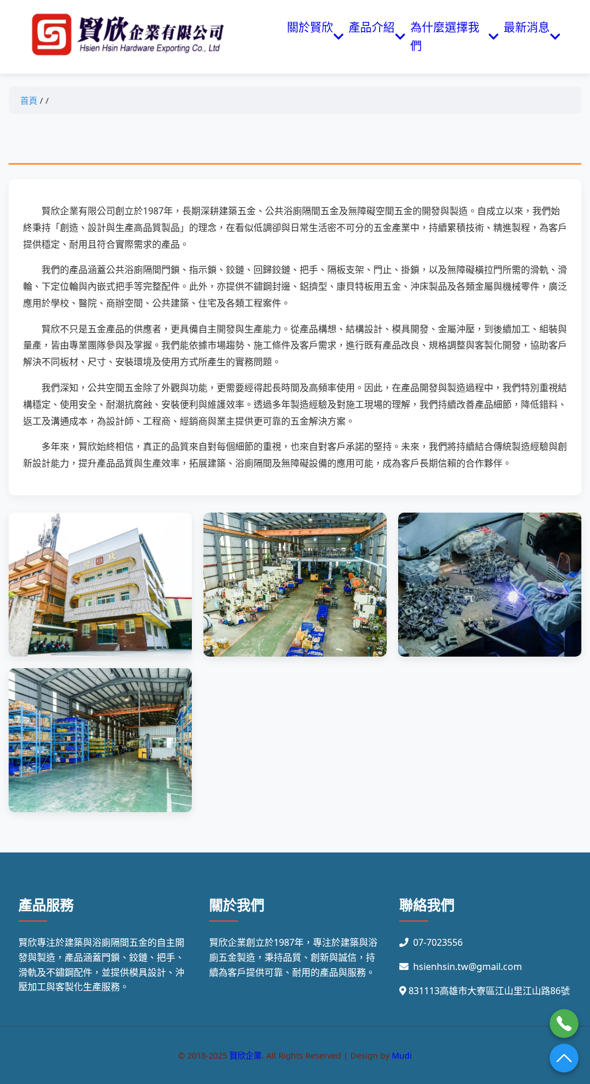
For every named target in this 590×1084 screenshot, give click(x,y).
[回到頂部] (564, 1058)
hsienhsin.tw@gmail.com (467, 966)
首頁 (28, 100)
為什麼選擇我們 (444, 37)
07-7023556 (438, 942)
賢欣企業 (245, 1055)
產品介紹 (372, 37)
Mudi (402, 1055)
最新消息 (527, 37)
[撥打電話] (564, 1023)
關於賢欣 (310, 37)
